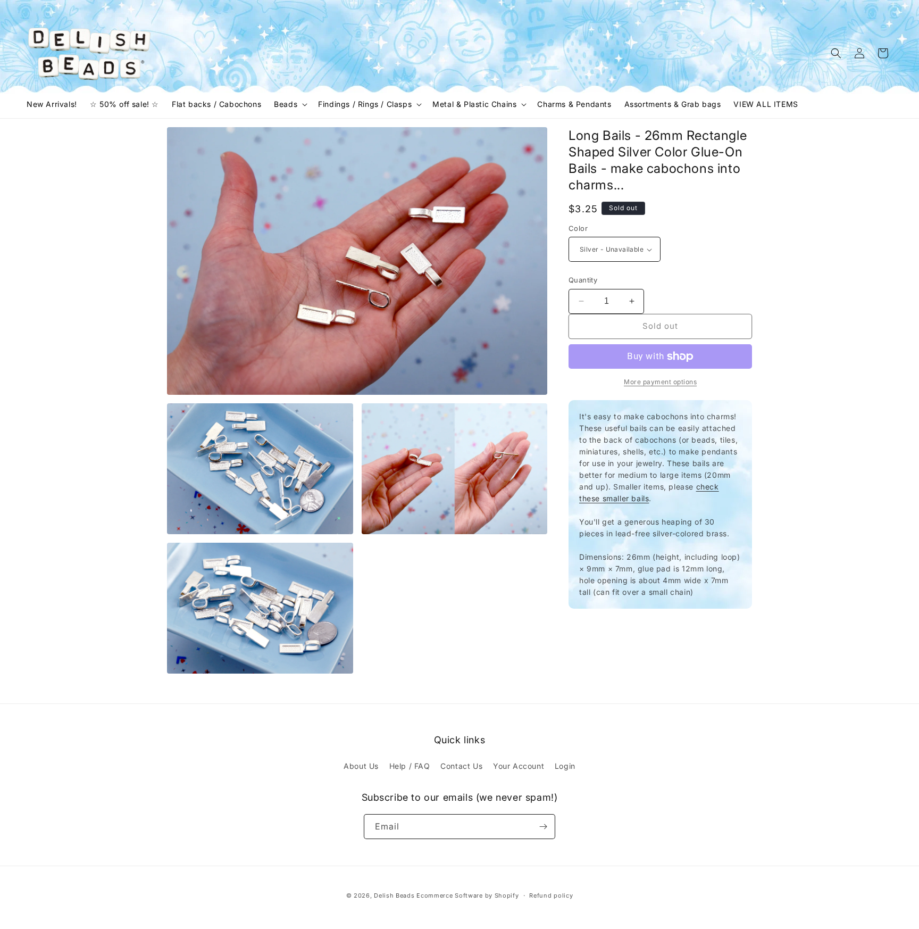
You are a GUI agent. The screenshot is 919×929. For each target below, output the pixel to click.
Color (578, 228)
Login (565, 765)
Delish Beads (394, 895)
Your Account (518, 765)
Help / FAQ (409, 765)
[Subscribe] (543, 826)
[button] (290, 104)
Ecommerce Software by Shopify (467, 895)
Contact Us (461, 765)
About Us (361, 765)
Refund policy (551, 895)
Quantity (583, 280)
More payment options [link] (660, 382)
